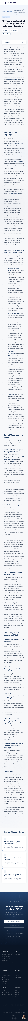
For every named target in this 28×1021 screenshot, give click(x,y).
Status (3, 990)
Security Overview (7, 994)
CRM (15, 963)
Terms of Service (18, 1012)
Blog (16, 973)
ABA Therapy (5, 973)
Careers (17, 992)
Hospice (4, 983)
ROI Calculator (6, 956)
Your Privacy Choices (7, 1012)
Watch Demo (5, 960)
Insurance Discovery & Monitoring (20, 960)
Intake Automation (20, 964)
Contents (14, 42)
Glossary (9, 11)
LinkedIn (15, 30)
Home (3, 11)
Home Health (5, 981)
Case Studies (18, 977)
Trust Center (5, 992)
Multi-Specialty (6, 979)
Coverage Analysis (7, 954)
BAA (24, 1012)
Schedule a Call (6, 958)
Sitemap (14, 1015)
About (16, 990)
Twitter (6, 30)
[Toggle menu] (26, 3)
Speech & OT (5, 977)
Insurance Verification (18, 955)
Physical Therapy (6, 975)
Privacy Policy (20, 1009)
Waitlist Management (20, 966)
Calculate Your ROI (14, 926)
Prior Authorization (20, 957)
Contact (17, 996)
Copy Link (7, 33)
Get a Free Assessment (14, 922)
